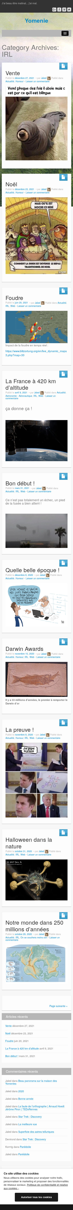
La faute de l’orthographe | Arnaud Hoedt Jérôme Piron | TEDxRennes (34, 1107)
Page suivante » (58, 1006)
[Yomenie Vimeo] (64, 10)
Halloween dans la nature (28, 842)
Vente (12, 73)
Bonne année (25, 1098)
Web (12, 306)
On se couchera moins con (34, 937)
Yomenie (36, 20)
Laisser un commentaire (37, 81)
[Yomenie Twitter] (69, 10)
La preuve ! (19, 729)
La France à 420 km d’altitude (30, 384)
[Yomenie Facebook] (59, 10)
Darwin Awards (24, 648)
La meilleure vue (27, 1124)
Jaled (43, 78)
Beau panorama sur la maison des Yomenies (31, 1082)
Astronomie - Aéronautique (18, 395)
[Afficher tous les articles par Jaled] (49, 78)
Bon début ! (20, 483)
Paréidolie (25, 1147)
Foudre (14, 298)
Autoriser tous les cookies (36, 1197)
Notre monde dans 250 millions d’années (34, 925)
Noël (11, 184)
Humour (19, 81)
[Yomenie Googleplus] (54, 10)
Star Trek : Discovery (30, 1116)
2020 (21, 1091)
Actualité (9, 81)
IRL (7, 306)
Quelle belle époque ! (32, 570)
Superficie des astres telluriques (36, 1131)
